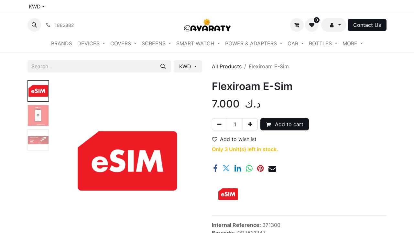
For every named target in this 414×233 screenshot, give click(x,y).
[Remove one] (219, 124)
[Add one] (250, 124)
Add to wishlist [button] (238, 139)
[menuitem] (62, 43)
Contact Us (367, 25)
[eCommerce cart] (297, 25)
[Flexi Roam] (228, 194)
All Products (227, 66)
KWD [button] (186, 66)
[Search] (163, 66)
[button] (34, 25)
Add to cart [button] (288, 124)
